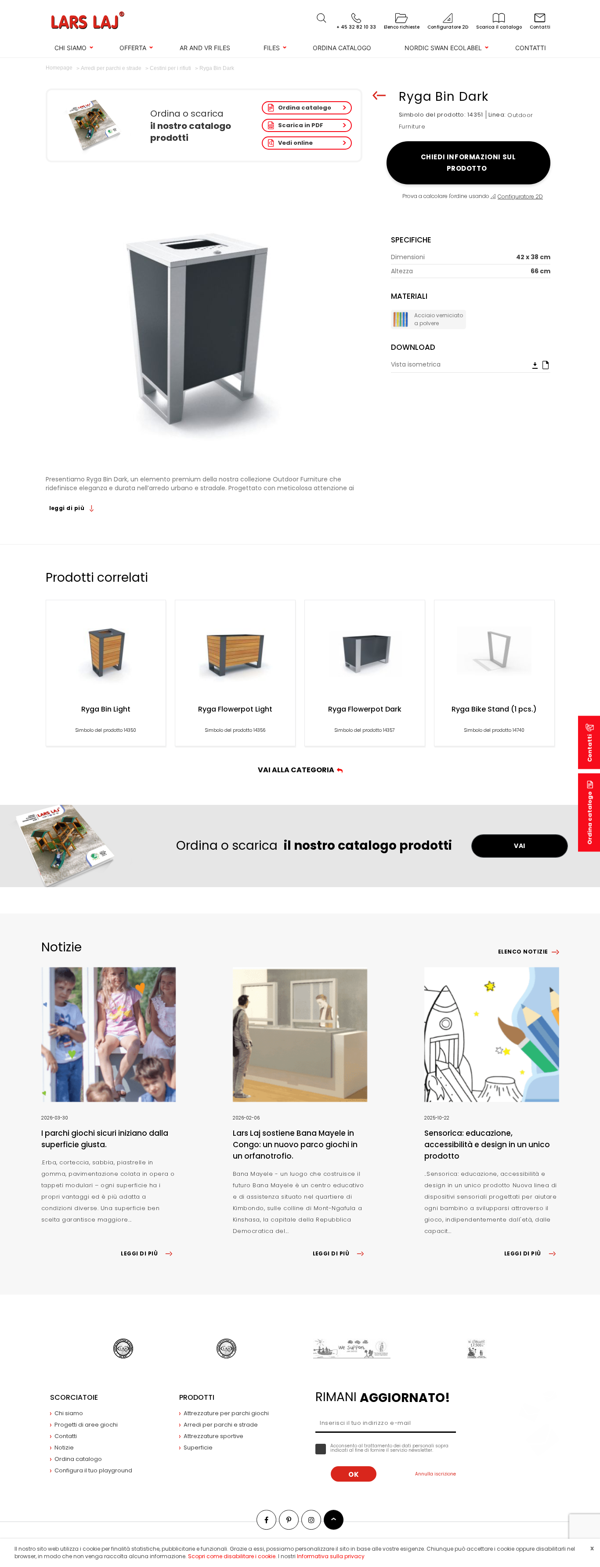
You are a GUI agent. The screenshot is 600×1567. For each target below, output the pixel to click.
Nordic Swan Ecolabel (443, 47)
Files (272, 47)
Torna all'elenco (379, 95)
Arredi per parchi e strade (221, 1424)
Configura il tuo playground (93, 1470)
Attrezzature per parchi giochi (226, 1413)
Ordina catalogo (342, 47)
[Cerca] (321, 18)
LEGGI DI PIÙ (139, 1253)
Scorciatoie (74, 1397)
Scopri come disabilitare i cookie (231, 1556)
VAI (519, 845)
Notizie (64, 1447)
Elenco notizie (523, 951)
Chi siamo (70, 47)
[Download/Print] (535, 365)
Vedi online (295, 143)
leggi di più (67, 508)
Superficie (198, 1447)
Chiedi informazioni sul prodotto (468, 162)
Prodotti (196, 1397)
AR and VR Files (205, 47)
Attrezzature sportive (213, 1436)
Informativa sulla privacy (331, 1556)
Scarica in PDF (300, 125)
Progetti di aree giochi (86, 1424)
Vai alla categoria (297, 770)
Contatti (530, 47)
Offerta (132, 47)
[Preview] (545, 365)
